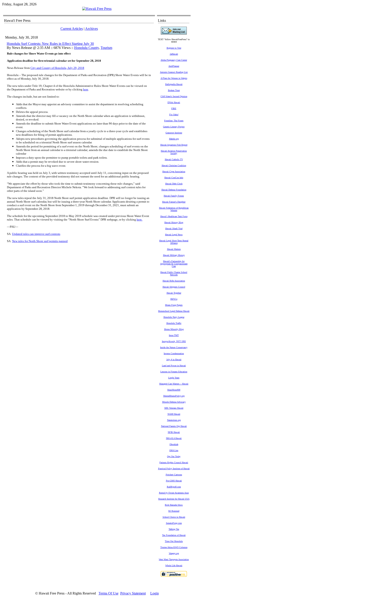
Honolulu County (86, 48)
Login (154, 593)
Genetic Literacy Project (174, 126)
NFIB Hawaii (174, 432)
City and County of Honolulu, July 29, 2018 (57, 68)
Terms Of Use (108, 593)
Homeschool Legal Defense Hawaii (173, 311)
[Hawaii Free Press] (97, 9)
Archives (91, 29)
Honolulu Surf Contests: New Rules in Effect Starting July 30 (50, 44)
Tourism (106, 48)
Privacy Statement (133, 593)
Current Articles (71, 29)
